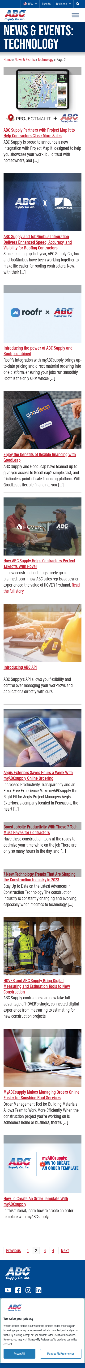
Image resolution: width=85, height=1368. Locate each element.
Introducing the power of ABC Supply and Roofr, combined (38, 350)
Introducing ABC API (20, 667)
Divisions (61, 4)
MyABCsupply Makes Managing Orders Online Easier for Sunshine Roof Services (42, 1094)
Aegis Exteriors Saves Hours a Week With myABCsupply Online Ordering (38, 775)
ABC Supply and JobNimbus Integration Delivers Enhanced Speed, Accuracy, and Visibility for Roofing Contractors (38, 242)
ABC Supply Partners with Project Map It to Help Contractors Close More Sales (39, 132)
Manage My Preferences (60, 1353)
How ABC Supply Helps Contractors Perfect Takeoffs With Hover (39, 563)
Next (65, 1250)
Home (8, 59)
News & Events (25, 59)
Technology (45, 59)
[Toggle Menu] (75, 15)
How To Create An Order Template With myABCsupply (36, 1201)
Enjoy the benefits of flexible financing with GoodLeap (40, 457)
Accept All (19, 1353)
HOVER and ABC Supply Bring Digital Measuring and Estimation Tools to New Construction (37, 986)
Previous (13, 1250)
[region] (42, 1330)
